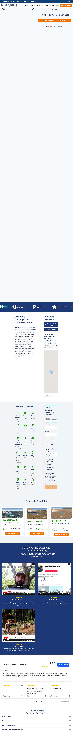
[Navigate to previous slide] (3, 8)
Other (52, 444)
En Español (51, 5)
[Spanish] (71, 1)
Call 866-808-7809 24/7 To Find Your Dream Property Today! (19, 1)
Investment (47, 441)
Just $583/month (59, 521)
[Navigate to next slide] (33, 8)
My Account (40, 5)
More (57, 5)
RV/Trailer (52, 441)
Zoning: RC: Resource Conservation (36, 524)
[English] (69, 1)
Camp (56, 441)
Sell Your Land (33, 5)
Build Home (47, 444)
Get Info (51, 487)
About (26, 5)
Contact (46, 5)
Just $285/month (10, 520)
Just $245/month (35, 521)
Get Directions (52, 329)
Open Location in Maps (51, 324)
